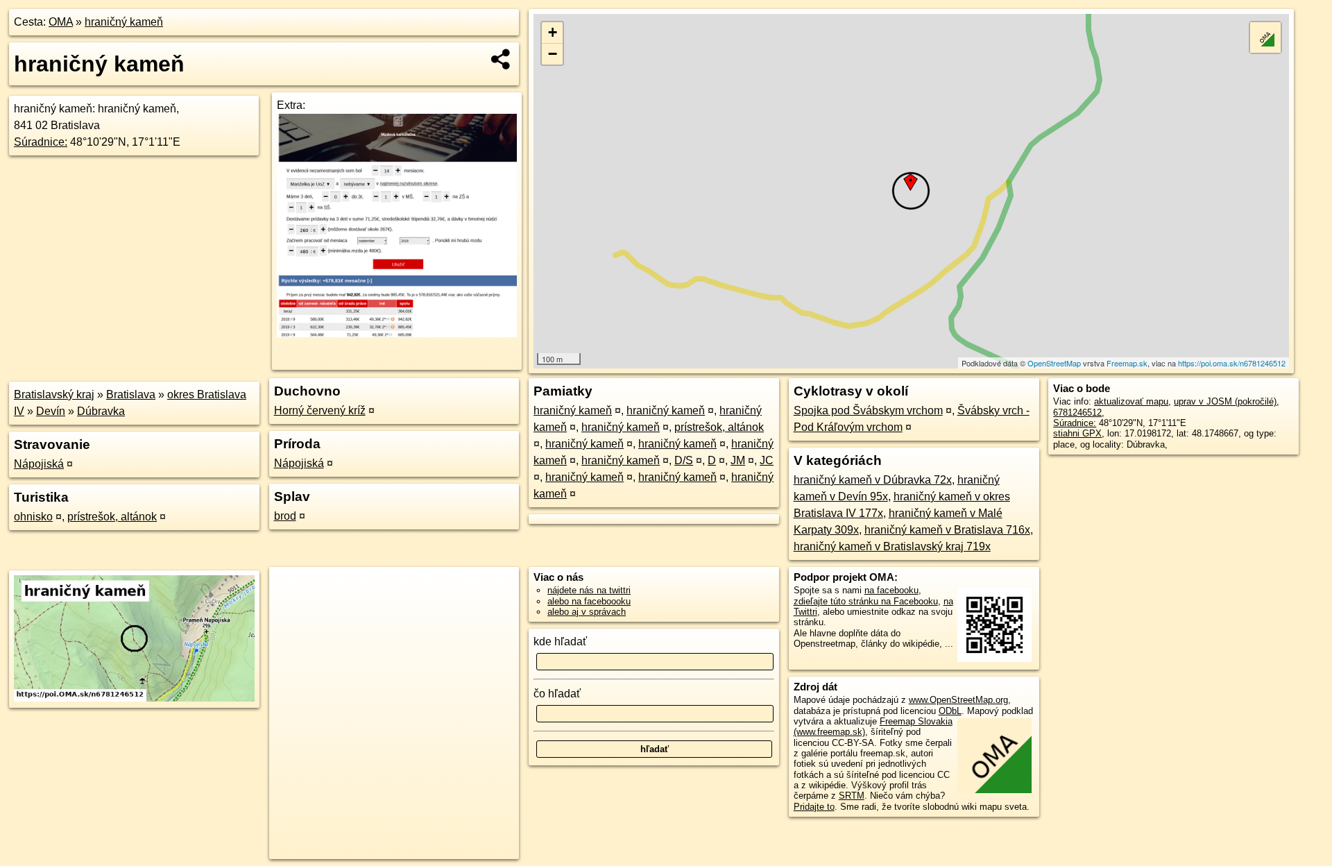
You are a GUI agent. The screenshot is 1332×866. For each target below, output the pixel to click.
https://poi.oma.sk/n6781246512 (1232, 362)
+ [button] (552, 32)
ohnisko (33, 517)
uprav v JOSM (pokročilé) (1225, 401)
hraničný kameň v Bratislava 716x (947, 530)
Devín (50, 411)
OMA (61, 22)
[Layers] (1265, 37)
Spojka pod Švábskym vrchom (868, 410)
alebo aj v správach (586, 611)
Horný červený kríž (320, 410)
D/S (683, 460)
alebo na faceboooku (589, 601)
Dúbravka (101, 411)
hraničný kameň (124, 22)
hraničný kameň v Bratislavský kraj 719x (892, 546)
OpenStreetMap (1054, 362)
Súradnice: (40, 142)
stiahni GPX (1077, 433)
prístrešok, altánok (112, 517)
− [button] (552, 53)
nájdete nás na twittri (589, 590)
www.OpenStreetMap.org (958, 700)
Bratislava (130, 394)
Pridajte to (814, 806)
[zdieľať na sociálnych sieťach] (501, 59)
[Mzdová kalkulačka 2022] (397, 333)
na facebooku (891, 590)
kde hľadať (560, 641)
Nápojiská (39, 464)
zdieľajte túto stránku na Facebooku (866, 601)
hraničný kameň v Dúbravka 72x (873, 480)
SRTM (851, 795)
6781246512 (1077, 412)
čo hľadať (557, 693)
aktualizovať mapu (1131, 401)
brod (285, 516)
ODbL (950, 711)
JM (738, 460)
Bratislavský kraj (54, 394)
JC (767, 460)
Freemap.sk (1127, 362)
